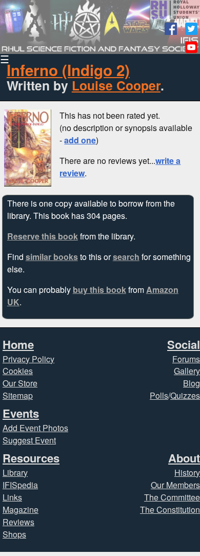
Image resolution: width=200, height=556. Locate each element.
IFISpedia (20, 485)
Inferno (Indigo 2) (68, 70)
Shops (14, 534)
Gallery (187, 371)
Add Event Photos (35, 428)
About (184, 458)
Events (21, 413)
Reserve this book (42, 236)
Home (18, 344)
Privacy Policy (28, 359)
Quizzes (185, 395)
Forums (186, 359)
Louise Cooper (116, 85)
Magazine (20, 509)
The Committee (172, 497)
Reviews (18, 522)
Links (12, 497)
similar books (52, 257)
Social (183, 344)
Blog (191, 383)
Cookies (18, 371)
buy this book (99, 289)
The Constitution (170, 509)
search (126, 257)
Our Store (20, 383)
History (187, 472)
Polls (159, 395)
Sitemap (18, 395)
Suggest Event (29, 440)
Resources (31, 458)
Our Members (175, 485)
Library (15, 472)
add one (80, 140)
